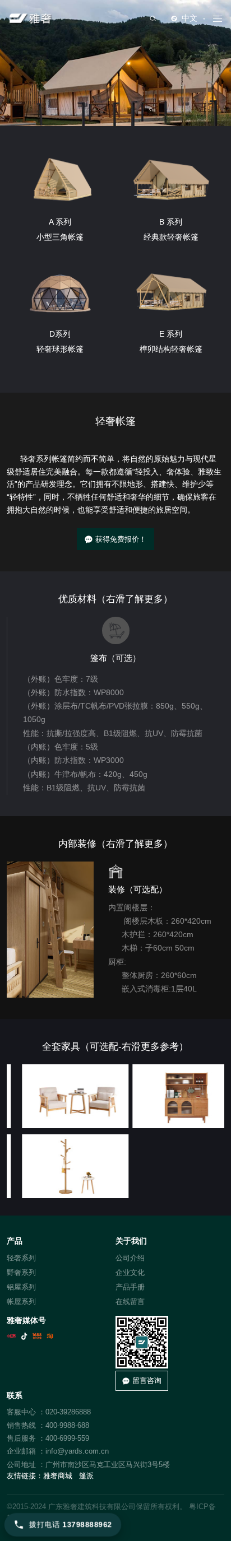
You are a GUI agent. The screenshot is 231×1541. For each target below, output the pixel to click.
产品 (14, 1241)
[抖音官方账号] (24, 1336)
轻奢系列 (21, 1258)
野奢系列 (21, 1272)
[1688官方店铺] (37, 1336)
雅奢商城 (57, 1476)
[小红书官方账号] (11, 1336)
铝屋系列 (21, 1287)
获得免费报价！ (120, 539)
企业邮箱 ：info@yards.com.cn (58, 1451)
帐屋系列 (21, 1301)
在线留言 (130, 1301)
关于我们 (131, 1241)
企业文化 (130, 1272)
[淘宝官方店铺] (49, 1336)
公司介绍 (130, 1258)
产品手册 (130, 1287)
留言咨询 (146, 1380)
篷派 (86, 1476)
